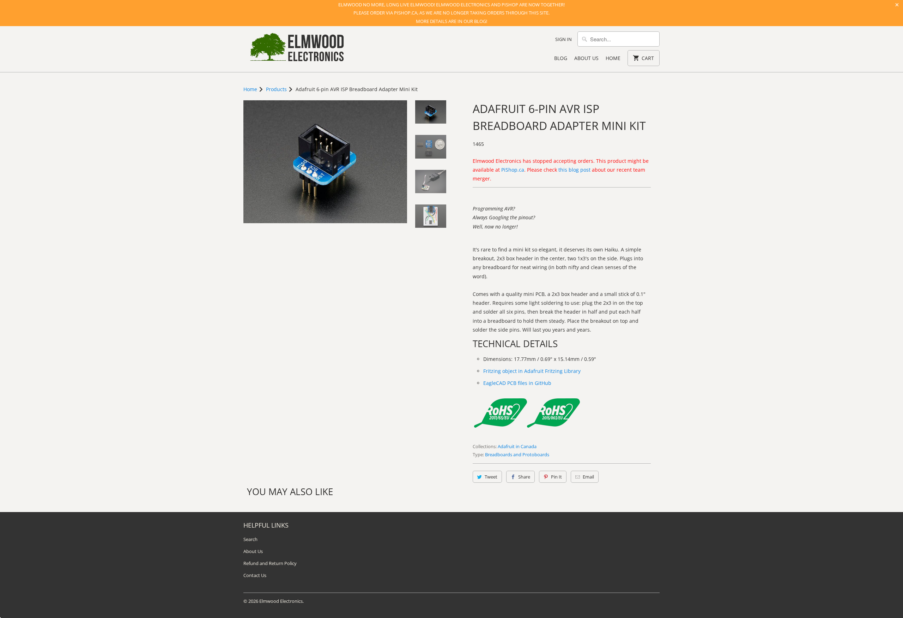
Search (250, 539)
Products (276, 89)
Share (524, 477)
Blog (560, 58)
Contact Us (254, 575)
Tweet (491, 477)
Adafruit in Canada (517, 446)
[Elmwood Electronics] (296, 49)
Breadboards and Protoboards (517, 454)
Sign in (563, 39)
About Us (586, 58)
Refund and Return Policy (270, 563)
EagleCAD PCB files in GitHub (517, 383)
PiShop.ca (512, 169)
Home (613, 58)
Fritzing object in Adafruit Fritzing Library (532, 371)
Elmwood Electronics (281, 601)
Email (588, 477)
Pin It (556, 477)
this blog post (574, 169)
